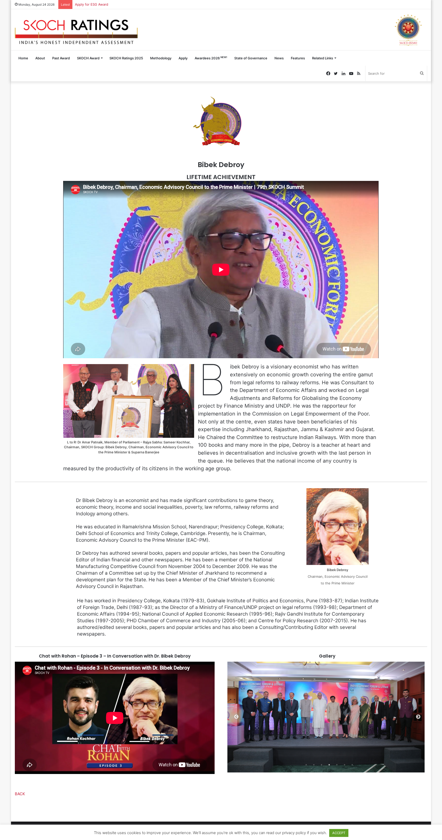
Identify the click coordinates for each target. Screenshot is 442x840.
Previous (236, 716)
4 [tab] (329, 764)
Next (418, 716)
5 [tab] (336, 764)
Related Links (322, 58)
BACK (20, 793)
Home (23, 58)
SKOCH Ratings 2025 (126, 58)
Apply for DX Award (90, 4)
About (40, 58)
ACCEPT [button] (338, 833)
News (279, 58)
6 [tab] (344, 764)
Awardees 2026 (211, 58)
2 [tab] (313, 764)
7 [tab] (352, 764)
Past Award (61, 58)
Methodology (160, 58)
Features (298, 58)
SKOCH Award (88, 58)
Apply (183, 58)
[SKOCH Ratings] (76, 29)
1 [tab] (306, 764)
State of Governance (250, 58)
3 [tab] (321, 764)
